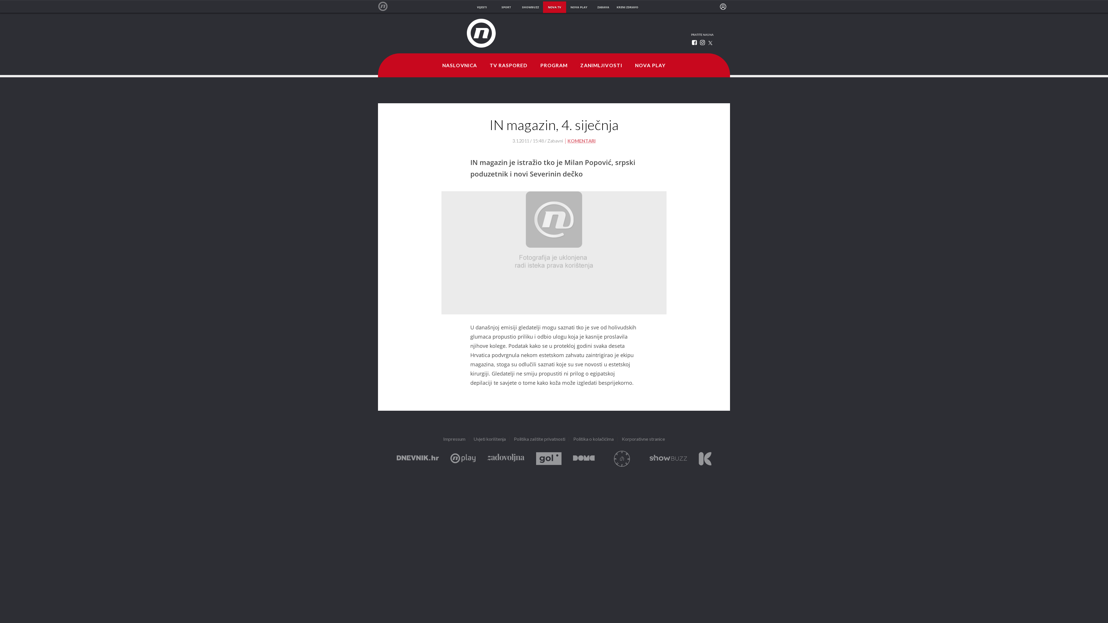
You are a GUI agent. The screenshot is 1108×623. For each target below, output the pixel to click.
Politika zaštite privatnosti (539, 439)
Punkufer (622, 459)
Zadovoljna (506, 459)
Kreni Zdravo (705, 459)
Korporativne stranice (643, 439)
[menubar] (723, 6)
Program (554, 66)
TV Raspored (508, 66)
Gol (549, 459)
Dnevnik (418, 459)
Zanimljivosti (601, 66)
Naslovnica (459, 66)
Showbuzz (668, 459)
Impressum (454, 439)
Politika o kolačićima (593, 439)
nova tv (554, 7)
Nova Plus (463, 459)
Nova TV (386, 6)
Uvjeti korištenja (489, 439)
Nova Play (650, 66)
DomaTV (584, 459)
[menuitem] (723, 6)
